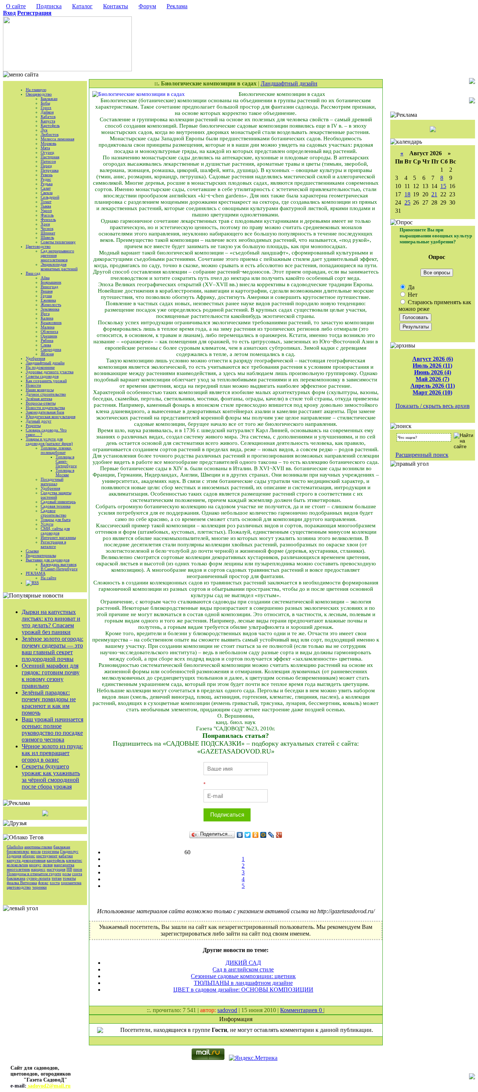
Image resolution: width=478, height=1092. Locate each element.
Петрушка (50, 170)
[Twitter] (248, 835)
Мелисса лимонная (57, 139)
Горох (46, 107)
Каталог (82, 6)
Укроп (46, 210)
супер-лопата (38, 878)
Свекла (47, 192)
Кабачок (48, 116)
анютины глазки (38, 847)
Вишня (47, 291)
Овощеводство (39, 94)
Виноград (49, 286)
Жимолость (51, 304)
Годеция (14, 856)
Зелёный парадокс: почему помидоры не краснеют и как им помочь (49, 702)
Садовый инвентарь (58, 501)
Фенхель (48, 219)
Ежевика (48, 300)
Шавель (47, 237)
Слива (46, 345)
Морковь (48, 143)
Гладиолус (69, 851)
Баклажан (49, 98)
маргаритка (64, 864)
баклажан (61, 847)
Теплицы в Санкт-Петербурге (66, 461)
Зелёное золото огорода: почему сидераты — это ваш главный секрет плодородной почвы (52, 649)
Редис (46, 179)
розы (66, 873)
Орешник (49, 336)
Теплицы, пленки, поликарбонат (56, 450)
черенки (39, 887)
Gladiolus (15, 847)
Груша (46, 295)
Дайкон (47, 112)
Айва (45, 277)
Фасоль (47, 215)
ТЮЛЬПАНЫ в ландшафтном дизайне (243, 983)
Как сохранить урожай (46, 380)
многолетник (18, 869)
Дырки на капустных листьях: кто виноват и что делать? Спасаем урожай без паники (51, 622)
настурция (56, 869)
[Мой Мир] (263, 835)
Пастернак (50, 157)
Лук (44, 130)
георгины (50, 851)
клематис (74, 860)
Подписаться (227, 814)
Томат (46, 201)
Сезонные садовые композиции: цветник (243, 976)
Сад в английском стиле (243, 969)
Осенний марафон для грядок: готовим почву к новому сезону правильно (51, 675)
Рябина (47, 340)
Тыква (46, 206)
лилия (48, 864)
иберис (28, 856)
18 (407, 194)
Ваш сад (33, 273)
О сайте (16, 6)
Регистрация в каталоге (53, 544)
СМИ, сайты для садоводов (55, 530)
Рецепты (33, 425)
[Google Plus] (279, 835)
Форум (147, 6)
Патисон (48, 161)
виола (36, 851)
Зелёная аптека (39, 398)
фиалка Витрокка (22, 882)
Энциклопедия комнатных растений (59, 266)
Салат (46, 188)
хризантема (71, 882)
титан (57, 878)
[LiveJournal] (271, 835)
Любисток (50, 134)
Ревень (47, 174)
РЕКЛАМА (36, 573)
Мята (45, 148)
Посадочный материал (52, 481)
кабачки (66, 856)
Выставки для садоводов (47, 560)
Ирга (45, 313)
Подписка (49, 6)
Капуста (48, 121)
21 (434, 194)
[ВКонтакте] (240, 835)
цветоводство (19, 887)
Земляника (50, 309)
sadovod (227, 1010)
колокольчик (17, 864)
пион (77, 869)
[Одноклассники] (256, 835)
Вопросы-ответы (41, 403)
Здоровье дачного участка (50, 371)
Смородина (51, 349)
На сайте (48, 577)
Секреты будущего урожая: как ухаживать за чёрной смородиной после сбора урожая (51, 776)
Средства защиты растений (56, 494)
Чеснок (47, 228)
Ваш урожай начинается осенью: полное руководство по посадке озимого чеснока (52, 729)
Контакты (115, 6)
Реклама (177, 6)
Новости (33, 385)
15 (443, 186)
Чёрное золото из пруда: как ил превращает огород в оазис (52, 753)
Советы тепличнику (58, 242)
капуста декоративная (26, 860)
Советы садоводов (42, 376)
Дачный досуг (39, 421)
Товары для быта (56, 519)
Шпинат (48, 233)
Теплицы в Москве (65, 472)
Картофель (50, 125)
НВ (69, 869)
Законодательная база (45, 412)
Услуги (47, 524)
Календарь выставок (59, 564)
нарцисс (38, 869)
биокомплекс (18, 851)
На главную (36, 89)
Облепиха (49, 331)
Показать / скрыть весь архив (432, 406)
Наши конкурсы (40, 389)
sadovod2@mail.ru (49, 1086)
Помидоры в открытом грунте (34, 873)
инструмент (47, 856)
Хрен (45, 224)
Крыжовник (51, 322)
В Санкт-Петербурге (59, 569)
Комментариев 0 (301, 1010)
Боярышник (51, 282)
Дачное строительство (46, 394)
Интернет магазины (58, 537)
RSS (35, 582)
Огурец (47, 152)
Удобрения (35, 358)
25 (407, 202)
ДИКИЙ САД (243, 963)
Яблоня (47, 354)
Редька (47, 183)
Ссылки (32, 551)
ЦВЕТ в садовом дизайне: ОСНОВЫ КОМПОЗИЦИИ (243, 989)
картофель (56, 860)
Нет (412, 294)
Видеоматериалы (41, 555)
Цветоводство (38, 246)
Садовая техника (56, 506)
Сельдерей (50, 197)
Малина (48, 327)
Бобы (45, 103)
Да (410, 287)
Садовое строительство (53, 512)
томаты (69, 878)
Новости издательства (45, 407)
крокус (35, 864)
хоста (55, 882)
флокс (43, 882)
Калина (47, 318)
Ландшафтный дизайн (45, 363)
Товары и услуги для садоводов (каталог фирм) (49, 441)
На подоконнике (40, 367)
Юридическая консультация (50, 416)
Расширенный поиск (421, 455)
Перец (46, 165)
